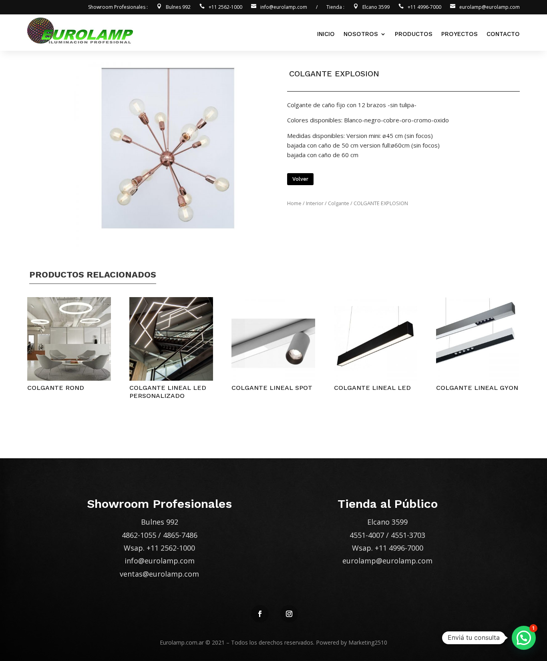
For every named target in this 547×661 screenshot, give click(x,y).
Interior (315, 203)
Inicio (326, 34)
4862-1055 (139, 535)
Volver (300, 179)
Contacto (503, 34)
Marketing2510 (367, 642)
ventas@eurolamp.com (159, 574)
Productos (413, 34)
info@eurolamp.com (283, 7)
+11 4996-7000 (424, 7)
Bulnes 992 (178, 7)
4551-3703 (408, 535)
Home (294, 203)
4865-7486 (180, 535)
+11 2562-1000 (225, 7)
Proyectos (459, 34)
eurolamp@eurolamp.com (489, 7)
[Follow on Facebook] (260, 614)
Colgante (338, 203)
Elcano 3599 (376, 7)
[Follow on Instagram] (289, 614)
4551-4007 (367, 535)
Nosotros (361, 34)
